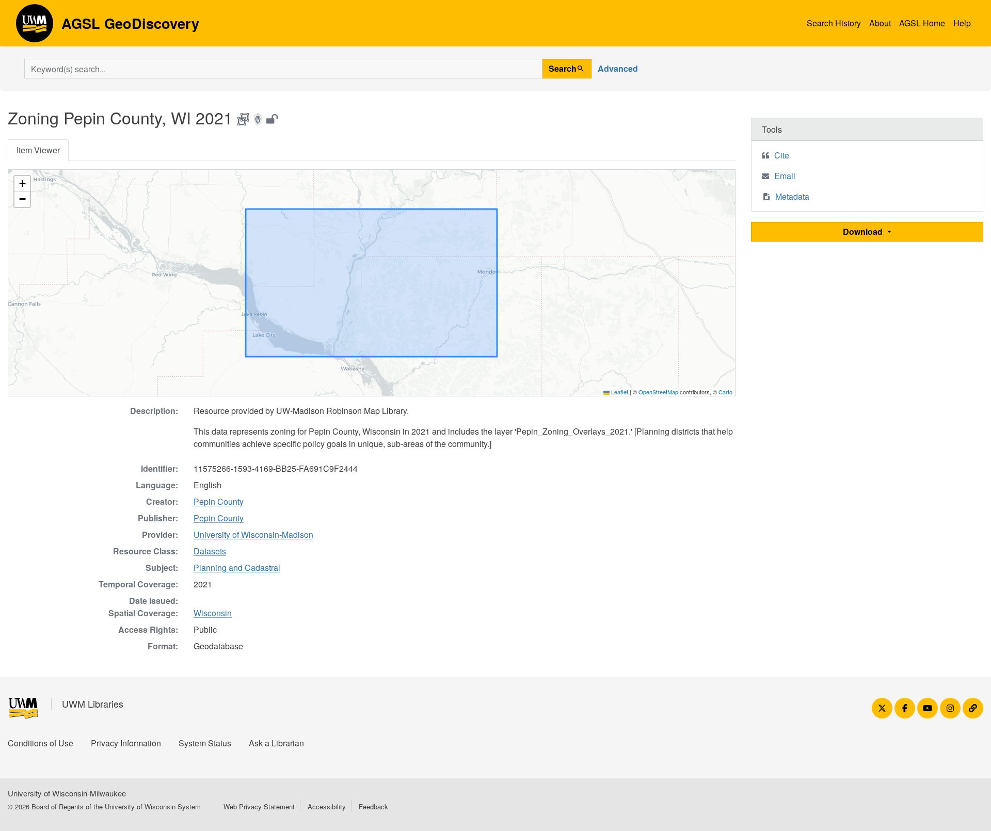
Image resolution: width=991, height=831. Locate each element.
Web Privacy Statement (259, 806)
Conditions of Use (40, 743)
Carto (725, 392)
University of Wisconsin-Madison (253, 534)
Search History (834, 23)
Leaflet (619, 392)
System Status (205, 743)
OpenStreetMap (658, 392)
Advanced (618, 68)
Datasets (210, 551)
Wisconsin (213, 613)
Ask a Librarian (276, 743)
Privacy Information (126, 743)
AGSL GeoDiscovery (34, 26)
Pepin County (219, 501)
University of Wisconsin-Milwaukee (67, 793)
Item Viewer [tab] (38, 150)
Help (962, 23)
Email (784, 176)
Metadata (792, 196)
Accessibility (327, 806)
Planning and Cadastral (237, 567)
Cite (781, 155)
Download (864, 231)
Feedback (373, 806)
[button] (22, 183)
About (880, 23)
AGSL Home (922, 23)
